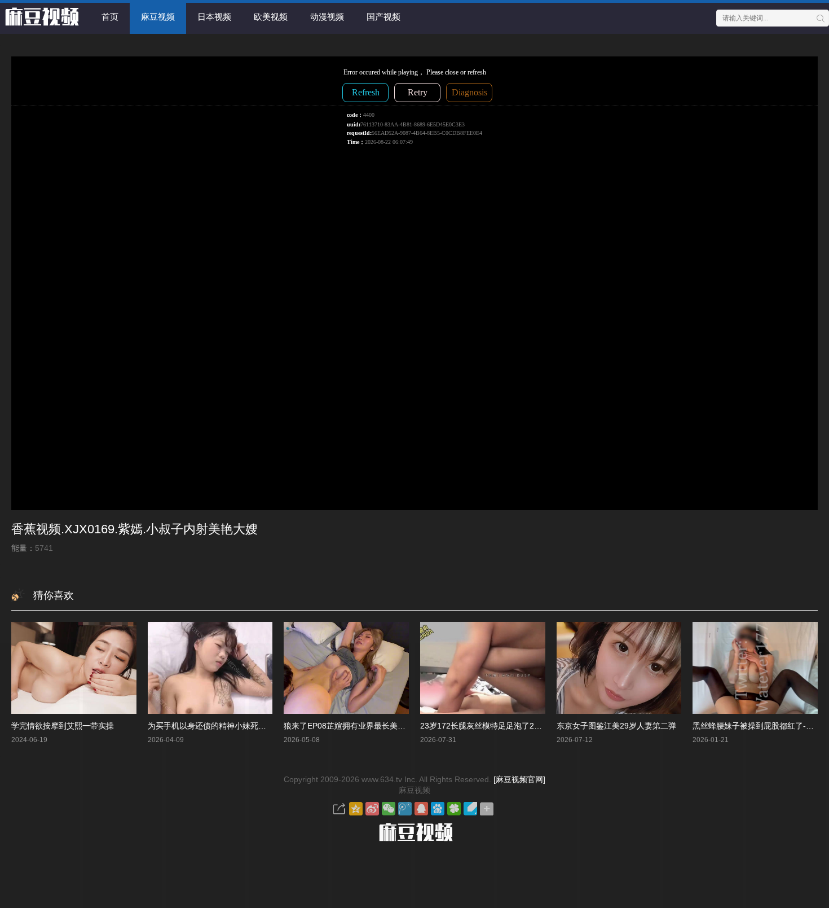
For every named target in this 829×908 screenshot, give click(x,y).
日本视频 (214, 16)
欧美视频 (271, 16)
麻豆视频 (158, 16)
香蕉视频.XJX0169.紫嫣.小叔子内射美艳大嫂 (134, 529)
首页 (110, 16)
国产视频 (383, 16)
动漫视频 (327, 16)
